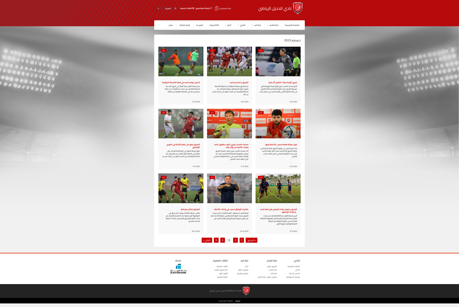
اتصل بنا (199, 25)
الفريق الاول (272, 266)
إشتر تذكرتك (184, 25)
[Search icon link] (175, 8)
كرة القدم (274, 25)
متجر (171, 25)
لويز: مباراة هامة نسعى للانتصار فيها (281, 144)
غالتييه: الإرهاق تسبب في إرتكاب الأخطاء (231, 209)
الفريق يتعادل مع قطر (190, 209)
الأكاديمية (214, 25)
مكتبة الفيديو (222, 277)
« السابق (251, 240)
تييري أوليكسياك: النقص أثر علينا (283, 82)
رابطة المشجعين (202, 8)
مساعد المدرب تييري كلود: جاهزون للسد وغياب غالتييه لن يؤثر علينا (231, 146)
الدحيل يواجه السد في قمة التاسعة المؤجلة (181, 82)
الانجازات (273, 273)
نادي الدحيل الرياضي (274, 8)
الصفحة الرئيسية (292, 25)
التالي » (206, 240)
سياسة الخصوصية (293, 277)
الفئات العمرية (222, 266)
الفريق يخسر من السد (239, 82)
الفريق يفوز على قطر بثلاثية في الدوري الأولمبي (183, 146)
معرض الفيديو (242, 273)
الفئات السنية (186, 8)
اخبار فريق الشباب (221, 270)
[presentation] (268, 25)
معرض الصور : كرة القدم (267, 277)
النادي (242, 25)
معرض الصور (243, 270)
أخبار (229, 25)
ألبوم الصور (223, 273)
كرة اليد (257, 25)
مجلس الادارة (294, 273)
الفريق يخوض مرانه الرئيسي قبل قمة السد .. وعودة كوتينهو (278, 210)
